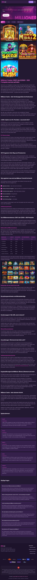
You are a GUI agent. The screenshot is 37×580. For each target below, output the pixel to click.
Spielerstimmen (32, 551)
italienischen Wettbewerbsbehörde (21, 365)
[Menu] (35, 2)
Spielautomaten (32, 547)
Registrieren (6, 15)
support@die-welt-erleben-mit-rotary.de (20, 576)
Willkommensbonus (32, 549)
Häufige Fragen (32, 553)
